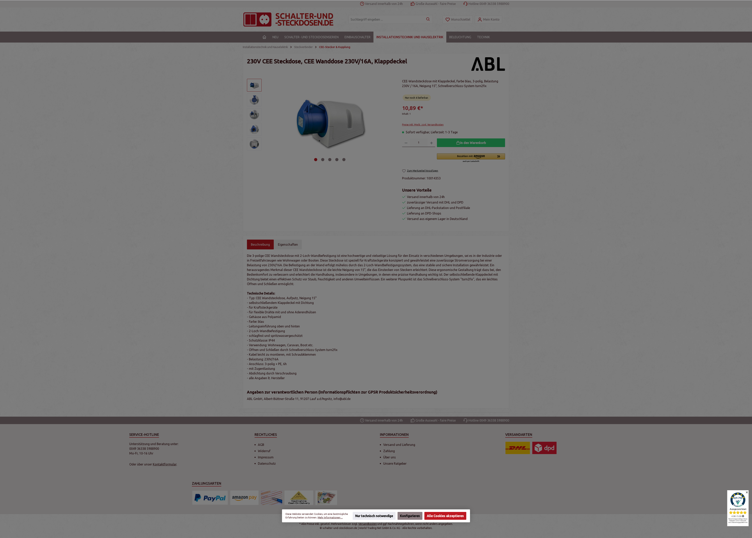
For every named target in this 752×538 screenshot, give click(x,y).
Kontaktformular (164, 464)
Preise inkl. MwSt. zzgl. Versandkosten (423, 124)
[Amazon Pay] (244, 497)
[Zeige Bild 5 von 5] (343, 159)
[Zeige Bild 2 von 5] (322, 159)
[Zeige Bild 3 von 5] (329, 159)
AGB (261, 444)
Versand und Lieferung (399, 444)
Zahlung (389, 451)
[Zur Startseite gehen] (292, 19)
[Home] (264, 37)
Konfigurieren (410, 516)
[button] (471, 158)
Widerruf (264, 451)
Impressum (266, 457)
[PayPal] (210, 497)
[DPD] (544, 448)
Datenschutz (267, 463)
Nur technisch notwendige (374, 516)
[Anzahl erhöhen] (432, 142)
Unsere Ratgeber (395, 463)
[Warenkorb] (506, 18)
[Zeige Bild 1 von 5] (315, 159)
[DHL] (517, 448)
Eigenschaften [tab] (288, 244)
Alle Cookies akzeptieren (445, 516)
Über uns (389, 457)
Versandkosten (367, 523)
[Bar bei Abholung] (326, 497)
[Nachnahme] (298, 497)
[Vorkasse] (272, 497)
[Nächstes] (389, 120)
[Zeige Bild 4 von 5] (336, 159)
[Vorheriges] (270, 120)
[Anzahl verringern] (406, 142)
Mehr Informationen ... (330, 517)
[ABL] (488, 64)
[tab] (260, 244)
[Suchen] (428, 19)
